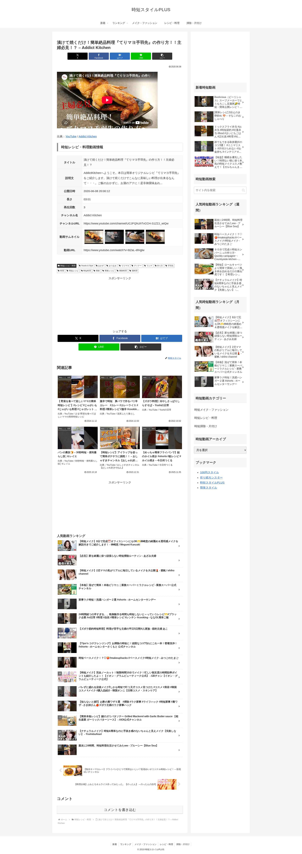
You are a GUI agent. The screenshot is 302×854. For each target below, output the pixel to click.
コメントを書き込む (120, 810)
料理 (62, 271)
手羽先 (170, 266)
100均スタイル (209, 472)
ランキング (125, 844)
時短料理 (87, 271)
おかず (101, 266)
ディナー (138, 266)
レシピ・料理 (166, 844)
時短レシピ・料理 (68, 266)
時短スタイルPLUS (212, 482)
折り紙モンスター (211, 477)
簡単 (98, 271)
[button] (162, 56)
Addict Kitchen (88, 136)
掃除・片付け (183, 844)
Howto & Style (87, 266)
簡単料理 (123, 271)
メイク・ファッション (145, 844)
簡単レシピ (109, 271)
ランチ (149, 266)
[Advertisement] (120, 303)
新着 (114, 844)
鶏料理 (134, 271)
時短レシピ (73, 271)
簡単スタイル (208, 487)
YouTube (70, 136)
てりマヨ (125, 266)
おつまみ (112, 266)
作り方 (160, 266)
